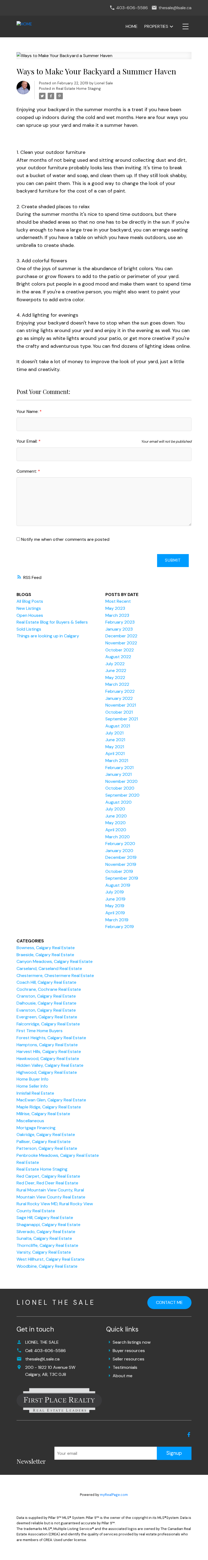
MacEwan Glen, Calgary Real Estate (51, 1100)
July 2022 (115, 664)
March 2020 (117, 837)
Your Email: (27, 441)
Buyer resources (129, 1350)
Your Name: (28, 411)
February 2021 (119, 767)
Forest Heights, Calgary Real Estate (51, 1038)
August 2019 (117, 885)
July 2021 (114, 733)
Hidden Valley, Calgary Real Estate (50, 1065)
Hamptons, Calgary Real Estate (47, 1045)
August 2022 (118, 657)
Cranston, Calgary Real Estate (46, 996)
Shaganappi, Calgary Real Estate (48, 1224)
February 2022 (120, 691)
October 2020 (119, 788)
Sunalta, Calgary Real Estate (44, 1238)
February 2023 (120, 622)
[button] (188, 1434)
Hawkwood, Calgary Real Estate (48, 1058)
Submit (173, 560)
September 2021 (121, 719)
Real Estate (28, 1162)
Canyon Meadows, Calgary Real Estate (55, 961)
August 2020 (118, 802)
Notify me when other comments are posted (64, 539)
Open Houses (30, 615)
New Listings (29, 608)
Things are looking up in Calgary (48, 636)
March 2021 (116, 760)
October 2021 (119, 712)
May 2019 (114, 906)
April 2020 (115, 830)
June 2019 (115, 899)
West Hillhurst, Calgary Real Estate (50, 1259)
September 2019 (121, 878)
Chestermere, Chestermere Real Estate (55, 975)
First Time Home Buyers (40, 1031)
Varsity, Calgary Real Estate (44, 1252)
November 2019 (120, 864)
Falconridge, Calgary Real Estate (48, 1024)
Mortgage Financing (36, 1128)
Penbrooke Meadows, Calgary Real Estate (58, 1155)
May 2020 (115, 823)
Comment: (27, 471)
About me (122, 1376)
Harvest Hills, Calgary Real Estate (49, 1051)
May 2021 (114, 747)
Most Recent (118, 601)
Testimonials (125, 1367)
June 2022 (115, 670)
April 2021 (115, 753)
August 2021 (117, 726)
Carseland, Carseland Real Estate (49, 968)
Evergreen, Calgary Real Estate (47, 1017)
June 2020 (116, 816)
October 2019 (119, 871)
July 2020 (115, 809)
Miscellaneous (30, 1121)
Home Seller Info (32, 1086)
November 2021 (120, 705)
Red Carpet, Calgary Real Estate (48, 1176)
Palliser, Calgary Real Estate (44, 1141)
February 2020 (120, 843)
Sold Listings (29, 629)
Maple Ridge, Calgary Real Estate (49, 1107)
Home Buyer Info (32, 1079)
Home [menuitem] (132, 26)
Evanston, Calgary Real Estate (46, 1010)
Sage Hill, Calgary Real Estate (45, 1217)
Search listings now (132, 1342)
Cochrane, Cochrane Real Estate (49, 989)
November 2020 (121, 781)
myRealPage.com (114, 1494)
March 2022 (117, 684)
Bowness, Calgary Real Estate (46, 947)
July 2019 (114, 892)
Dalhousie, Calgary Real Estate (46, 1003)
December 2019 (120, 857)
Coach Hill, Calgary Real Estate (46, 982)
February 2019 (119, 926)
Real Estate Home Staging (78, 88)
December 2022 (121, 636)
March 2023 (117, 615)
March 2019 (116, 920)
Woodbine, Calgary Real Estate (47, 1266)
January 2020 (119, 850)
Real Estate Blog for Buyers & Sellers (52, 622)
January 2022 (119, 698)
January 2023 (119, 629)
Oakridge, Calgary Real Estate (46, 1134)
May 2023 (115, 608)
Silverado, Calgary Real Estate (46, 1231)
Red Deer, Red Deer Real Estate (47, 1183)
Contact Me (169, 1302)
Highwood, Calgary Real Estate (47, 1072)
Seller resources (128, 1359)
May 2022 (115, 677)
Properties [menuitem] (156, 26)
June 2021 (115, 740)
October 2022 (119, 650)
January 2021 (118, 774)
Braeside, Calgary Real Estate (45, 955)
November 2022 (121, 643)
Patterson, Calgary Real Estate (47, 1148)
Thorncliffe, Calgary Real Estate (47, 1245)
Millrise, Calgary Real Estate (43, 1114)
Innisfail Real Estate (35, 1093)
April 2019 (115, 913)
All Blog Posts (30, 601)
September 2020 (122, 795)
